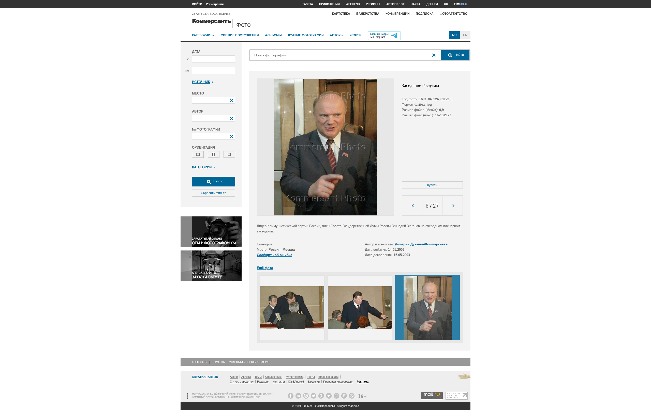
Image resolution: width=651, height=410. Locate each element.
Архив (234, 376)
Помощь (218, 362)
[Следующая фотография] (452, 206)
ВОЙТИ (197, 4)
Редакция (263, 381)
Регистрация (215, 4)
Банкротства (367, 13)
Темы (258, 376)
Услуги (356, 35)
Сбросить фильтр (213, 193)
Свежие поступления (240, 35)
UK (446, 4)
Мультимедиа (294, 376)
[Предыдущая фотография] (412, 206)
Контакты (199, 362)
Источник (201, 82)
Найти (218, 181)
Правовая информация (338, 381)
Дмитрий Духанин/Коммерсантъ (421, 244)
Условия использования (249, 362)
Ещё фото (265, 268)
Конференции (398, 13)
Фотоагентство (453, 13)
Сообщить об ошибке (274, 255)
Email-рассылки (328, 376)
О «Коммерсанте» (242, 381)
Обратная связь (205, 376)
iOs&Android (296, 381)
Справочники (273, 376)
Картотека (341, 13)
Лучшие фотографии (306, 35)
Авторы (337, 35)
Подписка (425, 13)
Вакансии (313, 381)
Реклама (362, 381)
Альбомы (273, 35)
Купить (432, 185)
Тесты (311, 376)
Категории (201, 35)
